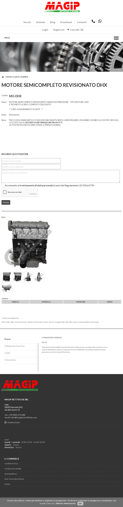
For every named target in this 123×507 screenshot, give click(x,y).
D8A (7, 322)
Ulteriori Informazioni (66, 503)
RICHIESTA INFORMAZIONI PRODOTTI (44, 122)
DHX (3, 322)
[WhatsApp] (100, 22)
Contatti (82, 22)
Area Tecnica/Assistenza (14, 479)
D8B (12, 322)
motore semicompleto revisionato (86, 322)
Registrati (58, 29)
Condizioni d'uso (11, 463)
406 (66, 322)
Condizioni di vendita (12, 469)
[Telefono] (93, 22)
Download (66, 22)
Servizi (27, 22)
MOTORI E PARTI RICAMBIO (17, 77)
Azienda (40, 22)
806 (70, 322)
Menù (7, 37)
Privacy (7, 484)
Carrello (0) (76, 29)
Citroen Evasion (21, 322)
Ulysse (51, 322)
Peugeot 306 (59, 322)
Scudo (45, 322)
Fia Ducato (38, 322)
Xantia (30, 322)
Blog (52, 22)
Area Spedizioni (10, 474)
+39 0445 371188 (13, 423)
